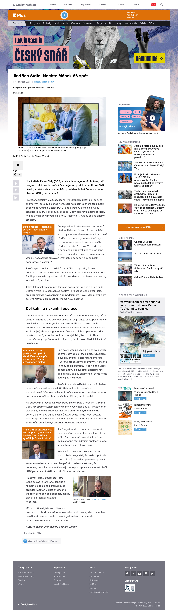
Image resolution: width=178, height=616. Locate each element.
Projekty (101, 23)
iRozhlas (52, 5)
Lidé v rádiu (94, 580)
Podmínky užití (144, 603)
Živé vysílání (125, 121)
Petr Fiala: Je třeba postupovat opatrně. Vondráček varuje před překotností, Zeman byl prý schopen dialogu (36, 356)
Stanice (102, 5)
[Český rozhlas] (24, 4)
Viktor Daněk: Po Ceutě (147, 253)
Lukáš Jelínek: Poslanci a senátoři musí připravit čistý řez (37, 229)
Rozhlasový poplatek (99, 592)
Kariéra (92, 584)
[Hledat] (161, 4)
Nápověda (94, 576)
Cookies (118, 603)
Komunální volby (26, 576)
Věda (143, 23)
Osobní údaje (130, 603)
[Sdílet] (19, 175)
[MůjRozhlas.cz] (18, 93)
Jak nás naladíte (97, 572)
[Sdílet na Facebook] (16, 183)
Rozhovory (115, 23)
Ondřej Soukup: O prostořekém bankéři (147, 243)
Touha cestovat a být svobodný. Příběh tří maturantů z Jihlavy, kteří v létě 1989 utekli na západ (149, 195)
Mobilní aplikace (61, 584)
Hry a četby (125, 112)
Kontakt (93, 588)
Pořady (47, 23)
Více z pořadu (126, 238)
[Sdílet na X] (16, 190)
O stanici (88, 23)
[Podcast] (15, 175)
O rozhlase (119, 5)
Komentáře (131, 23)
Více (153, 23)
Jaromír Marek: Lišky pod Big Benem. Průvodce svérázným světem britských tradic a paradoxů (148, 151)
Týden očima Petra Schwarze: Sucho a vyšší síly (148, 268)
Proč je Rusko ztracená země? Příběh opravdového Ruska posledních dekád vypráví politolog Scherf (148, 180)
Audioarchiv (132, 15)
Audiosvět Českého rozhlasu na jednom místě (138, 133)
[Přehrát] (18, 165)
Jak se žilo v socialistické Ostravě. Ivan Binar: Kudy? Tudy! (149, 165)
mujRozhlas (86, 5)
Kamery (130, 18)
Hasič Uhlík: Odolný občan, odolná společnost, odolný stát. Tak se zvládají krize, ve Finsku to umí (149, 209)
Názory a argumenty (44, 82)
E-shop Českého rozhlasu (133, 295)
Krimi (136, 112)
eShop (21, 584)
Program (68, 5)
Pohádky (124, 117)
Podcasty (58, 580)
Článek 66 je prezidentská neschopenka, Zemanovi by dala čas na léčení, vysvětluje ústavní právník (37, 434)
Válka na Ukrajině (26, 572)
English (157, 603)
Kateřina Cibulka (99, 499)
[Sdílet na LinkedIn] (16, 198)
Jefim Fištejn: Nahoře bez (148, 277)
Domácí (17, 23)
